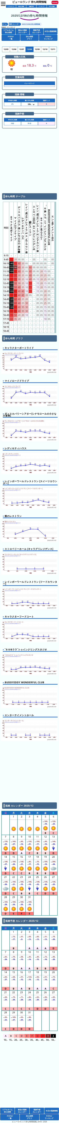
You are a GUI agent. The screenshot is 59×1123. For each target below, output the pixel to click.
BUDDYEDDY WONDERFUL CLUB (49, 227)
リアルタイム (10, 6)
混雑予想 (31, 6)
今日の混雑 (52, 6)
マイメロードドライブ (15, 227)
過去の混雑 (21, 6)
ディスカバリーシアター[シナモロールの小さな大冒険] (19, 227)
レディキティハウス (22, 227)
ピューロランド (11, 27)
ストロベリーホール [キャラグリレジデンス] (34, 227)
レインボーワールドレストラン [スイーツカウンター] (26, 227)
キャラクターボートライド (11, 227)
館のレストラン (30, 227)
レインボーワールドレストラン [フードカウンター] (37, 227)
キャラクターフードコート (41, 227)
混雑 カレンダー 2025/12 (19, 805)
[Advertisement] (29, 162)
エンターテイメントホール (52, 227)
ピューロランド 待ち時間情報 (29, 2)
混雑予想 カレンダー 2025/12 (21, 920)
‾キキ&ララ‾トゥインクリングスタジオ (45, 227)
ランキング (41, 6)
